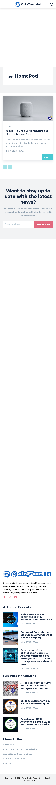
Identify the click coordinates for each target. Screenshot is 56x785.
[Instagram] (10, 597)
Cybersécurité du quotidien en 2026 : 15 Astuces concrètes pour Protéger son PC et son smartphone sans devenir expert (36, 657)
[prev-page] (5, 167)
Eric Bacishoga (15, 151)
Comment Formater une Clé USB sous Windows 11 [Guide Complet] (36, 635)
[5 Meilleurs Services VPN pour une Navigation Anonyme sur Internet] (10, 688)
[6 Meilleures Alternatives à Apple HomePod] (28, 108)
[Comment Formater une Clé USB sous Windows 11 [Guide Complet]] (10, 637)
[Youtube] (15, 597)
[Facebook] (4, 597)
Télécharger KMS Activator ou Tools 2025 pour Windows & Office (35, 721)
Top (8, 126)
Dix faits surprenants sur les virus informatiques (35, 702)
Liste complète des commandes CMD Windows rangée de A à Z (36, 616)
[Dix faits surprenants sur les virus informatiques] (10, 706)
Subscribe (43, 224)
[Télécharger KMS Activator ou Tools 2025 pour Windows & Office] (10, 724)
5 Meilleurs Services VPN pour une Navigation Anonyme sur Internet (35, 685)
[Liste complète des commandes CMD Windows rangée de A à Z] (10, 619)
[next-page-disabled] (10, 167)
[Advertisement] (28, 38)
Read (47, 157)
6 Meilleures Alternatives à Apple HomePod (27, 132)
